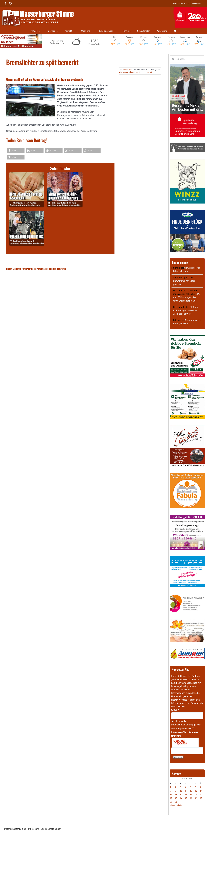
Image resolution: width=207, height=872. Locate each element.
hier (183, 706)
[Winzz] (187, 160)
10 (181, 791)
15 (171, 794)
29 (171, 802)
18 (186, 794)
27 (196, 798)
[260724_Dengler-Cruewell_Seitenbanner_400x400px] (187, 385)
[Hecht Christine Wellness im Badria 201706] (187, 621)
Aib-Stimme (123, 72)
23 (176, 798)
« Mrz (172, 805)
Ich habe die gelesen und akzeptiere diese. (186, 725)
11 (186, 791)
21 (201, 794)
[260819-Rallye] (26, 212)
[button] (175, 31)
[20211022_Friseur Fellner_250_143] (187, 594)
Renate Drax (127, 69)
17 (181, 794)
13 (196, 791)
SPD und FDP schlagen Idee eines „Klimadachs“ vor (186, 297)
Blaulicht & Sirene (136, 72)
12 (191, 791)
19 (191, 794)
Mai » (179, 805)
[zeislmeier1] (187, 649)
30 (176, 802)
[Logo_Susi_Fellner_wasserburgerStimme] (187, 557)
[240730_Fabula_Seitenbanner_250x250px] (187, 475)
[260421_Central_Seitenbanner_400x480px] (187, 426)
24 (181, 798)
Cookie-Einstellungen (51, 829)
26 (191, 798)
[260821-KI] (26, 174)
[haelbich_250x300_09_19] (187, 337)
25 (186, 798)
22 (171, 798)
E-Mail (175, 710)
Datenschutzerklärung (182, 724)
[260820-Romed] (65, 174)
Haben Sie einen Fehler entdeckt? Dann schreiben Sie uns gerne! (36, 268)
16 (176, 794)
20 (196, 794)
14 (201, 791)
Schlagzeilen (149, 72)
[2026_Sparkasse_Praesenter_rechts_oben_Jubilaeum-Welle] (190, 8)
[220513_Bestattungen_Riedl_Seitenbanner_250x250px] (187, 516)
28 (201, 798)
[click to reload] (185, 742)
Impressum (33, 829)
